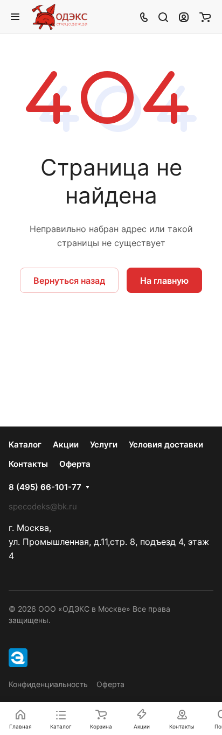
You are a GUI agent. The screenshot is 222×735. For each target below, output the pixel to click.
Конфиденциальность (48, 684)
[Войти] (184, 16)
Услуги (103, 444)
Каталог (25, 444)
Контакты (28, 464)
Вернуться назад (69, 280)
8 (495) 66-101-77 (45, 487)
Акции (66, 444)
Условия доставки (166, 444)
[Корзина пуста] (205, 16)
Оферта (75, 464)
